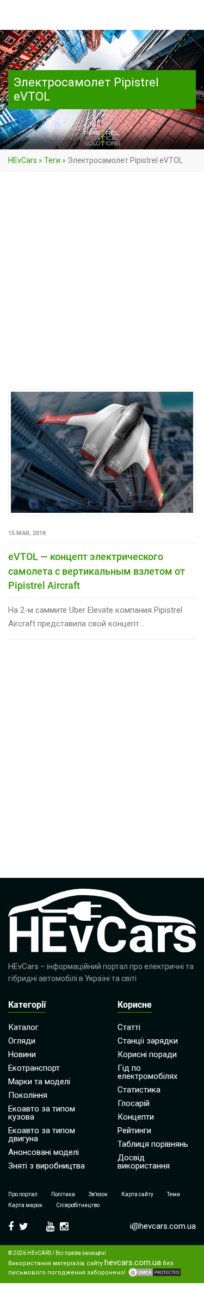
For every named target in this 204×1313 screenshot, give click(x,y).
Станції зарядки (148, 1041)
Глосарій (134, 1103)
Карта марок (25, 1205)
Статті (129, 1027)
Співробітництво (78, 1205)
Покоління (27, 1095)
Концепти (136, 1117)
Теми (173, 1194)
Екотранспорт (34, 1068)
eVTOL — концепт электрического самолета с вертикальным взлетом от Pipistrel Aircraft (96, 571)
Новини (22, 1054)
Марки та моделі (39, 1081)
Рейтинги (134, 1130)
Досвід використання (144, 1162)
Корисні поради (147, 1054)
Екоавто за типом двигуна (41, 1135)
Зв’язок (98, 1194)
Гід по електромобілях (147, 1072)
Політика (63, 1194)
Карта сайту (137, 1194)
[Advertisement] (102, 283)
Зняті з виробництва (46, 1166)
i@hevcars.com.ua (163, 1226)
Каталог (23, 1027)
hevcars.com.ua (132, 1263)
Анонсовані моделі (43, 1152)
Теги (52, 160)
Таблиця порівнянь (153, 1144)
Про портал (23, 1194)
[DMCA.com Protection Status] (154, 1272)
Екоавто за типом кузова (41, 1113)
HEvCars (22, 160)
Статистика (139, 1090)
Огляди (21, 1041)
